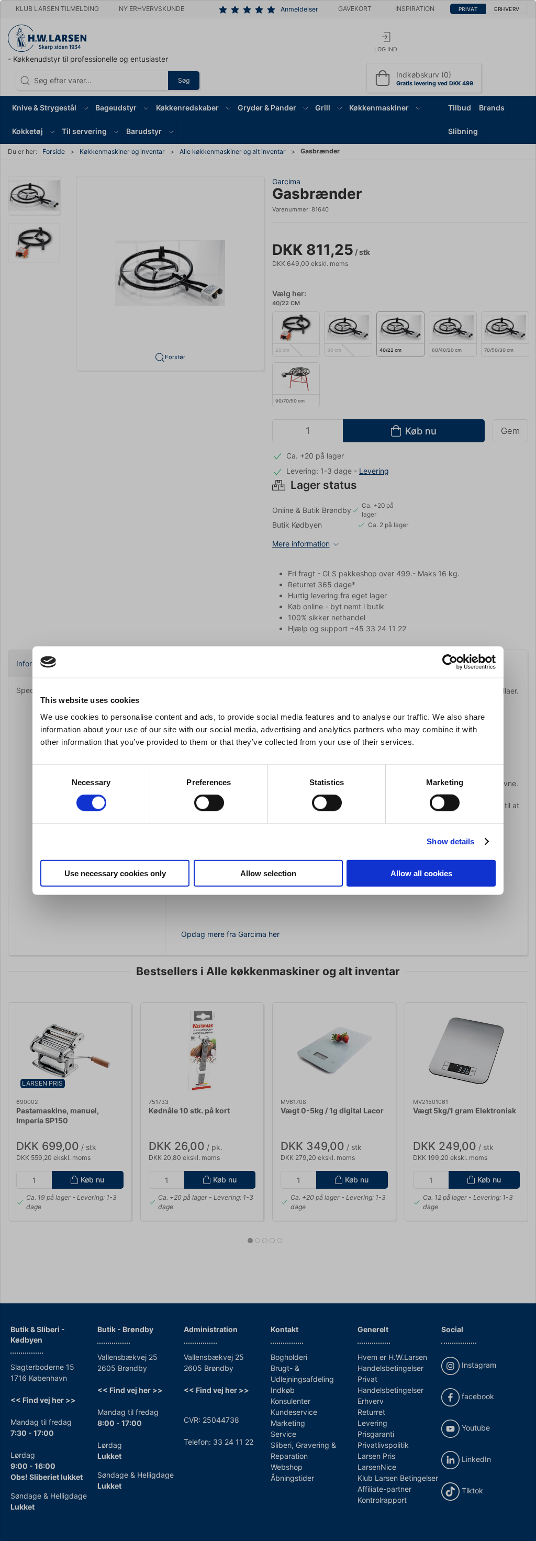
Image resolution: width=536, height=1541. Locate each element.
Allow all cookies (421, 872)
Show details (450, 841)
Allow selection (268, 872)
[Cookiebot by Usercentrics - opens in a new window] (450, 662)
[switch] (209, 803)
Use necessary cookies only (115, 872)
